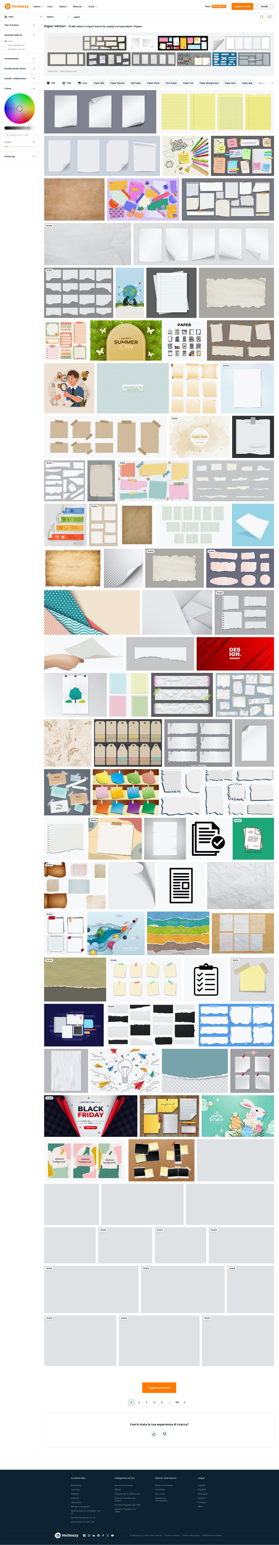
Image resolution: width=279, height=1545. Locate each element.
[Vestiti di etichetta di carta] (128, 743)
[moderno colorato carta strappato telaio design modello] (183, 1289)
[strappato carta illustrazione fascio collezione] (103, 525)
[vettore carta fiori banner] (71, 1204)
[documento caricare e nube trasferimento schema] (181, 885)
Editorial (77, 6)
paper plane (153, 83)
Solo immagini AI (16, 45)
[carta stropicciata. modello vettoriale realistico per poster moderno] (66, 1071)
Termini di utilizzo (172, 1535)
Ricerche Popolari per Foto (127, 1504)
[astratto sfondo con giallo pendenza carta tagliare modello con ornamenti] (80, 1340)
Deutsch (202, 1498)
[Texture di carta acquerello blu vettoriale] (133, 388)
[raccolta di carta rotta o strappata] (75, 885)
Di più (91, 6)
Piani (207, 6)
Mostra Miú (254, 59)
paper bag (247, 83)
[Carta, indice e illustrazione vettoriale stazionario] (74, 1025)
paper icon (230, 83)
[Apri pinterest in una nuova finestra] (98, 1535)
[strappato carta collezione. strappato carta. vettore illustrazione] (64, 480)
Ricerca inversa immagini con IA (85, 1512)
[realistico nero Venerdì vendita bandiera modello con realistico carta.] (90, 1116)
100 (177, 1402)
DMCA (118, 1489)
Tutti (10, 41)
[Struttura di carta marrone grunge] (74, 199)
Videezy (75, 1493)
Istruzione (76, 1502)
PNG (69, 83)
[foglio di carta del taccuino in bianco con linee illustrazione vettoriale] (171, 293)
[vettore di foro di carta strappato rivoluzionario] (241, 1245)
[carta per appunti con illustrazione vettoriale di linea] (165, 839)
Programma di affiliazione (127, 1493)
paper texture (117, 83)
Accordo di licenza (124, 1485)
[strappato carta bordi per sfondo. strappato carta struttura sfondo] (244, 612)
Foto (49, 6)
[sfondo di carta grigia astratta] (159, 1340)
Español (202, 1489)
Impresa (75, 1498)
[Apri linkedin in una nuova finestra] (94, 1535)
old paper (136, 83)
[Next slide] (269, 83)
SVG (53, 83)
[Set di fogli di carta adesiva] (67, 792)
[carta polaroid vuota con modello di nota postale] (161, 1160)
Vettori (36, 6)
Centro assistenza (164, 1485)
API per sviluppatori (81, 1506)
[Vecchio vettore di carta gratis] (240, 885)
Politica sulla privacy (191, 1535)
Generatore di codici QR (82, 1521)
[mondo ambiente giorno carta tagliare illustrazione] (130, 293)
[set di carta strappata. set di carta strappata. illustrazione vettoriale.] (233, 480)
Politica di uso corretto (212, 1535)
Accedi (264, 6)
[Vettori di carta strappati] (198, 743)
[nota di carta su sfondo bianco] (64, 933)
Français (202, 1502)
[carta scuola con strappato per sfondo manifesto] (65, 839)
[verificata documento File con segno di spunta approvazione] (209, 839)
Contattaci (160, 1489)
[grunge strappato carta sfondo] (75, 979)
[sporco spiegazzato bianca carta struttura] (87, 244)
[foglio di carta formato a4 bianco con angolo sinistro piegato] (254, 743)
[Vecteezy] (17, 6)
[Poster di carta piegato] (75, 695)
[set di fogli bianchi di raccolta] (194, 388)
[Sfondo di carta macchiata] (199, 437)
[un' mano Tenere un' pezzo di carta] (84, 654)
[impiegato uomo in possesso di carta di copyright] (69, 388)
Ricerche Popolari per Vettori (125, 1499)
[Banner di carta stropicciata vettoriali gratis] (182, 695)
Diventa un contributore (161, 1499)
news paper (265, 83)
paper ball (99, 83)
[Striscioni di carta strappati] (178, 933)
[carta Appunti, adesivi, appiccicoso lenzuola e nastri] (242, 156)
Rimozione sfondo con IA (83, 1517)
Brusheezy (76, 1485)
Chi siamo (160, 1493)
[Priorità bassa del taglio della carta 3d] (177, 612)
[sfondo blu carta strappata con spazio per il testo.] (195, 1071)
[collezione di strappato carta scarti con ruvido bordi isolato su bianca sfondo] (217, 792)
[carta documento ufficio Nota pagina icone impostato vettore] (184, 340)
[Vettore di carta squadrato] (180, 1245)
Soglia (7, 142)
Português (203, 1493)
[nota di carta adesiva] (252, 979)
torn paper (171, 83)
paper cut (188, 83)
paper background (209, 83)
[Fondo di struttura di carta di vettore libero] (70, 1245)
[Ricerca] (262, 17)
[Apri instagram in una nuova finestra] (89, 1535)
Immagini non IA (16, 49)
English (201, 1485)
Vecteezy (75, 1489)
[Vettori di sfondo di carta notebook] (243, 933)
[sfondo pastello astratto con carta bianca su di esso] (125, 1245)
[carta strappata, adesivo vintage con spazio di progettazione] (236, 293)
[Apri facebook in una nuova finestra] (84, 1535)
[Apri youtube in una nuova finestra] (112, 1535)
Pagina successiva (159, 1387)
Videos (62, 6)
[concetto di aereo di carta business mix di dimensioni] (125, 1071)
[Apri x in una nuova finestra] (108, 1535)
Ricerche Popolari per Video (125, 1510)
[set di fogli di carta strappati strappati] (240, 568)
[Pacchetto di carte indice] (169, 1116)
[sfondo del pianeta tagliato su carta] (116, 933)
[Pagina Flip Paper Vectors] (126, 792)
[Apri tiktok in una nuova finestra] (103, 1535)
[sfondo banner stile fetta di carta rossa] (235, 654)
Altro (200, 1506)
